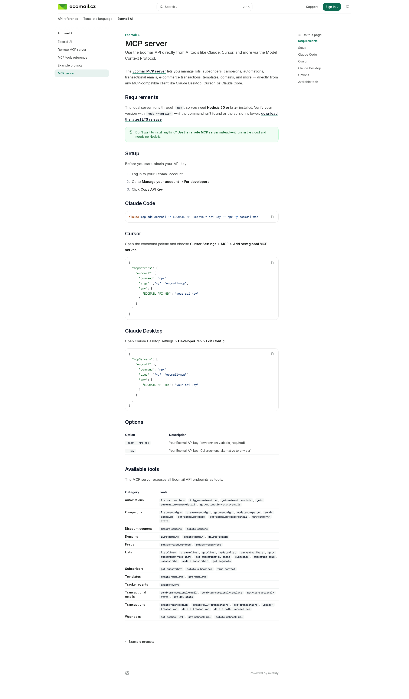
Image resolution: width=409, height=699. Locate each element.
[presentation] (201, 216)
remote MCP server (204, 132)
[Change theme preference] (347, 6)
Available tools (308, 82)
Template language (97, 18)
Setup (302, 47)
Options (303, 75)
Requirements (308, 41)
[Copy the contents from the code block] (272, 216)
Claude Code (307, 54)
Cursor (303, 61)
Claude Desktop (309, 68)
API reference (68, 18)
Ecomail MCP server (149, 71)
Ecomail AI (125, 18)
